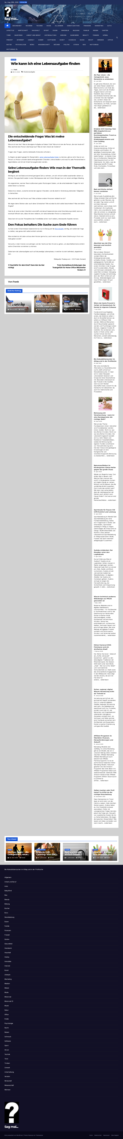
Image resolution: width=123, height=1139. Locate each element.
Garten (105, 30)
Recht (90, 40)
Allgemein (59, 26)
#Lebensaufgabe (29, 72)
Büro (32, 44)
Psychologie (21, 44)
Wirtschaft (23, 30)
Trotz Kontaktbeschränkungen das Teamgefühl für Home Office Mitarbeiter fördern (69, 267)
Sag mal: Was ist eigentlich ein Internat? (72, 306)
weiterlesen (102, 108)
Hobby (40, 40)
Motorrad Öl (12, 49)
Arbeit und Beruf (33, 35)
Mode (49, 26)
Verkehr (100, 40)
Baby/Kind (19, 35)
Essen (55, 30)
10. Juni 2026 (42, 857)
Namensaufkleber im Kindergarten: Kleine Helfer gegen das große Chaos (105, 467)
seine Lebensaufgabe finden (49, 157)
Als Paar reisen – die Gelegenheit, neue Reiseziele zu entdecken (104, 77)
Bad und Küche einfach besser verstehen (73, 854)
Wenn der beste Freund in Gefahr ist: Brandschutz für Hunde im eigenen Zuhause (105, 305)
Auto (109, 26)
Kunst (62, 40)
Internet (20, 40)
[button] (117, 37)
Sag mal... (11, 19)
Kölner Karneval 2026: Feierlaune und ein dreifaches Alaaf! (102, 647)
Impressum (106, 1135)
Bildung (76, 30)
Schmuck (72, 40)
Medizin (63, 35)
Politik (67, 44)
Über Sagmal (114, 1135)
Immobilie (65, 30)
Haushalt (36, 30)
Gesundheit (17, 26)
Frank (15, 69)
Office (110, 40)
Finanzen (87, 26)
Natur (9, 44)
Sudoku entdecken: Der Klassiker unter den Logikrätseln (103, 552)
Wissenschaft (44, 44)
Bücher (57, 44)
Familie (86, 30)
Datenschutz (98, 1135)
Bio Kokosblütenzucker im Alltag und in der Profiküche (24, 869)
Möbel (105, 35)
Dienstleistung (73, 26)
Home (91, 1135)
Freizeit (9, 40)
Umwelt (31, 40)
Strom (76, 44)
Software (51, 40)
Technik (39, 26)
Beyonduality (59, 229)
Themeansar (39, 1135)
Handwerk (74, 35)
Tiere (8, 35)
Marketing (99, 26)
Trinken (96, 35)
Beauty (86, 35)
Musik (82, 40)
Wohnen (29, 26)
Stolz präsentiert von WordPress (14, 1135)
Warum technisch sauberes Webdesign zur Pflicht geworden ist (105, 599)
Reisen (95, 30)
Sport (46, 30)
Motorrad (94, 44)
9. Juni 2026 (70, 857)
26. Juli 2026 (13, 857)
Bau (84, 44)
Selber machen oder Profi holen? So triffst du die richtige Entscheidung (104, 792)
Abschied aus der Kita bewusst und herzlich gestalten (102, 245)
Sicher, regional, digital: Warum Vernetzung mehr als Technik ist (104, 691)
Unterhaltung (50, 35)
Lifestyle (10, 30)
